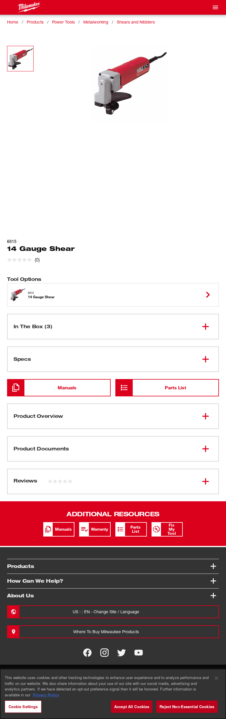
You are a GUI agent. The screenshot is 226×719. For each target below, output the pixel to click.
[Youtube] (139, 653)
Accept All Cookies (131, 706)
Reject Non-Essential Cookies (186, 706)
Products (35, 21)
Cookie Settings (23, 706)
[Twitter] (122, 653)
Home (12, 21)
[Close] (216, 678)
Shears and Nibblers (136, 21)
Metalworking (95, 21)
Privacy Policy (46, 695)
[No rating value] (21, 260)
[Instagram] (104, 653)
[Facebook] (87, 653)
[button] (20, 58)
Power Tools (63, 21)
